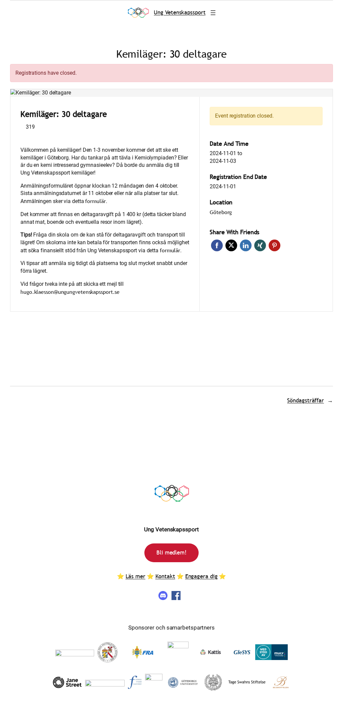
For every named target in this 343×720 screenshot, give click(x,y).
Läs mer (135, 576)
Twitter (231, 245)
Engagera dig (201, 576)
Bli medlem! (171, 553)
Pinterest (274, 245)
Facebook (217, 245)
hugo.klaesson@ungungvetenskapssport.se (70, 292)
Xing (260, 245)
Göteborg (221, 212)
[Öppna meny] (213, 13)
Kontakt (165, 576)
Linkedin (246, 245)
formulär (95, 201)
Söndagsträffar (305, 400)
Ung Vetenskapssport (179, 12)
